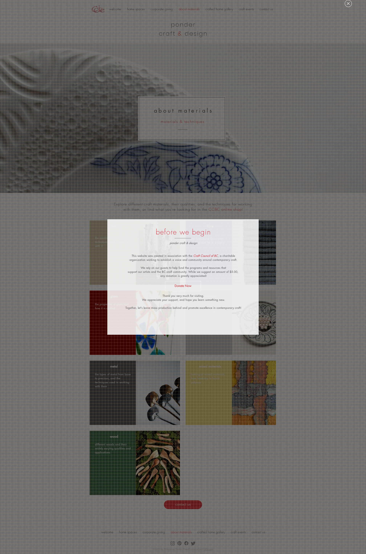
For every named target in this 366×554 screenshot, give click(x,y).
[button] (348, 3)
